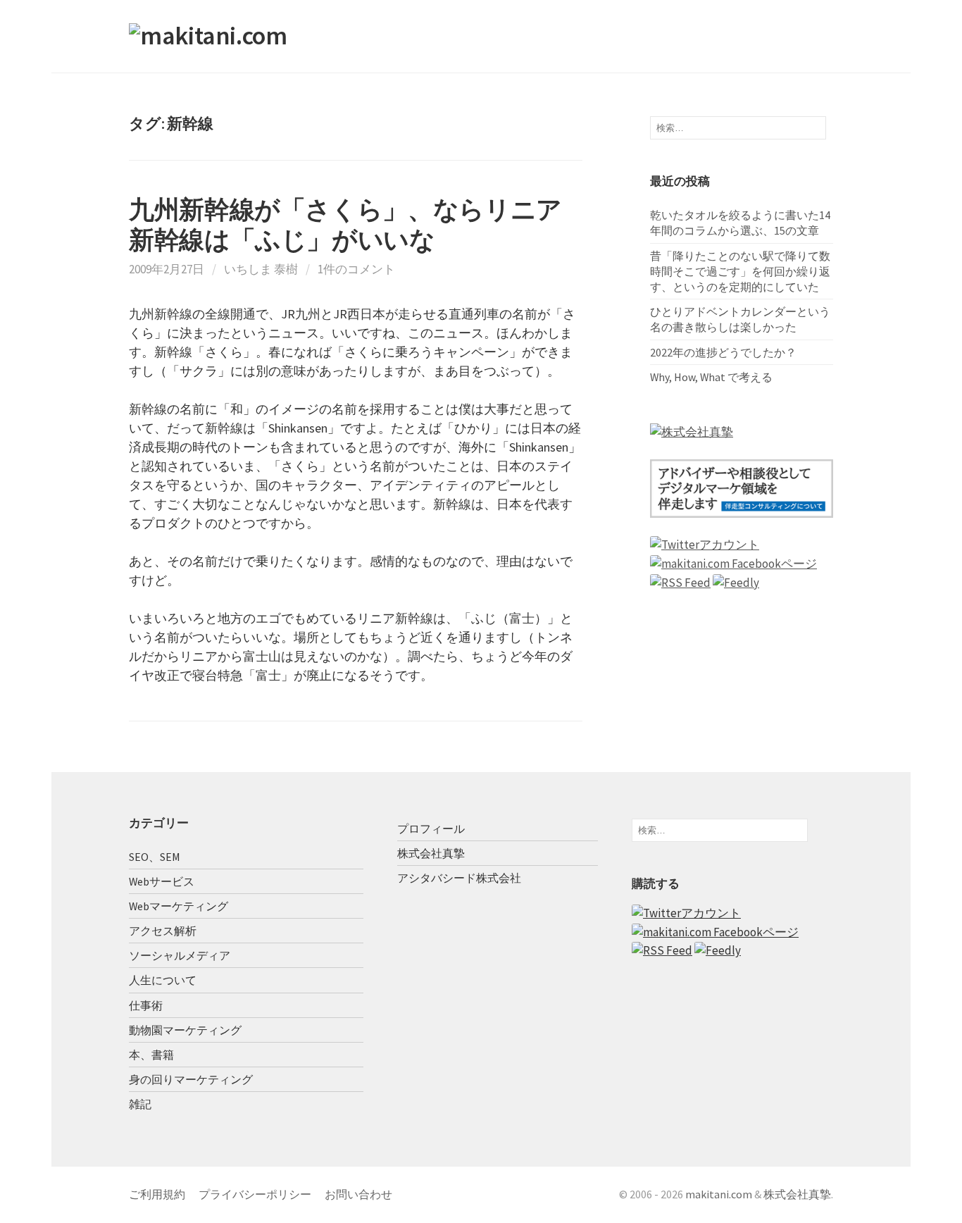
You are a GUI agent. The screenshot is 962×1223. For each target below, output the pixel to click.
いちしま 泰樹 (261, 269)
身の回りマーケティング (191, 1079)
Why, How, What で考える (711, 377)
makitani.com (718, 1194)
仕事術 (146, 1005)
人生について (162, 980)
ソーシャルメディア (179, 955)
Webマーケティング (178, 906)
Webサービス (161, 881)
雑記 (140, 1104)
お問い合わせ (358, 1194)
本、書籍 (151, 1055)
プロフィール (431, 828)
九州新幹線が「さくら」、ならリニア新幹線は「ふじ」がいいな (345, 225)
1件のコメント (356, 269)
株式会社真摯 (431, 853)
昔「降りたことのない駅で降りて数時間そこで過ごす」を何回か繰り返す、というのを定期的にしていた (740, 271)
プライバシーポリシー (255, 1194)
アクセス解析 (162, 931)
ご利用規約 (157, 1194)
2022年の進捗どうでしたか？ (723, 352)
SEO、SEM (154, 857)
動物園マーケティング (185, 1030)
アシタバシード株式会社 (459, 878)
